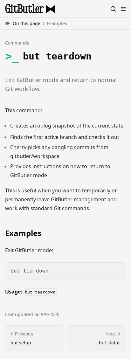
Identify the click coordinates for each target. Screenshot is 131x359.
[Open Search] (113, 9)
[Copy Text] (118, 270)
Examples (23, 233)
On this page (40, 23)
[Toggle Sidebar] (123, 9)
